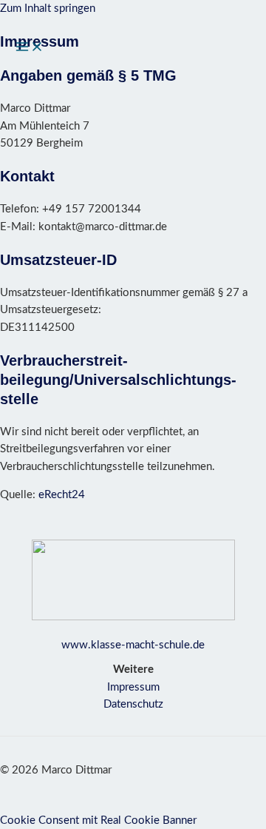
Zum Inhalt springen (47, 8)
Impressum (133, 687)
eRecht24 (61, 494)
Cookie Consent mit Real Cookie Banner (98, 820)
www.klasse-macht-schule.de (133, 645)
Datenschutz (133, 704)
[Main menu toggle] (29, 48)
